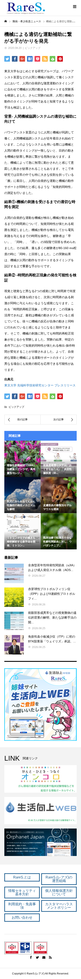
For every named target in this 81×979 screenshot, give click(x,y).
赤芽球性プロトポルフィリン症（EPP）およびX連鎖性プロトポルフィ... (51, 593)
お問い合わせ (22, 917)
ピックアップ (32, 48)
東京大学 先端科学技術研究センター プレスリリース (40, 385)
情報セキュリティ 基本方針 (22, 892)
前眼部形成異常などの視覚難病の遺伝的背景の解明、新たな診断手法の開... (52, 617)
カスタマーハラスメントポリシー (59, 905)
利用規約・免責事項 (22, 905)
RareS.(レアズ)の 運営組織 (59, 879)
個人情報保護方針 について (59, 892)
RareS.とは (22, 877)
